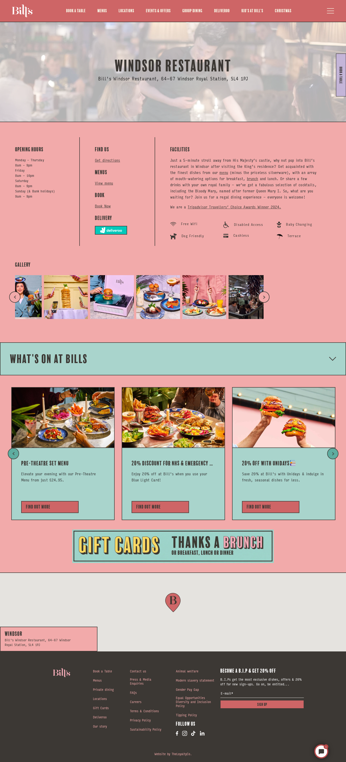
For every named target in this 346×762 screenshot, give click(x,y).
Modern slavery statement (195, 680)
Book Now (103, 206)
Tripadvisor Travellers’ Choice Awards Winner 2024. (234, 207)
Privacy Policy (140, 720)
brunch (252, 178)
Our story (100, 726)
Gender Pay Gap (187, 689)
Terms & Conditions (144, 711)
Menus (102, 10)
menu (223, 172)
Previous (14, 297)
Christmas (283, 10)
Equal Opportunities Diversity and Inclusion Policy (193, 702)
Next (264, 297)
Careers (135, 702)
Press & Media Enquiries (140, 681)
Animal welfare (187, 671)
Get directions (107, 160)
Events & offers (158, 10)
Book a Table (76, 10)
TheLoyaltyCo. (182, 754)
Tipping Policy (186, 715)
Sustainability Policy (145, 729)
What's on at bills (49, 358)
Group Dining (192, 10)
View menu (104, 183)
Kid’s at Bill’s (252, 10)
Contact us (138, 671)
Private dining (103, 689)
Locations (126, 10)
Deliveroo (222, 10)
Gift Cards (101, 708)
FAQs (133, 693)
